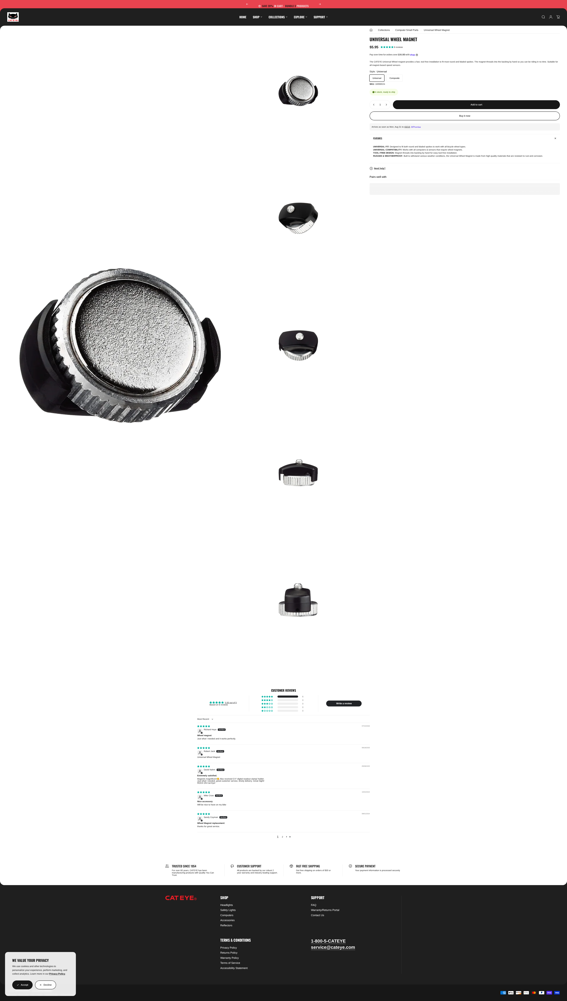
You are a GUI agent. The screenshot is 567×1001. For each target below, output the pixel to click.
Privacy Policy (57, 974)
